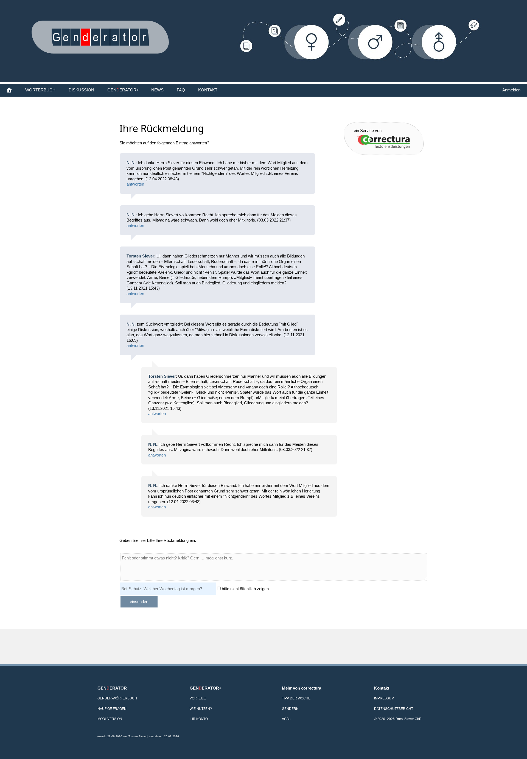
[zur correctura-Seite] (382, 141)
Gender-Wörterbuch (117, 698)
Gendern (290, 708)
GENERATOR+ (123, 90)
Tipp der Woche (296, 698)
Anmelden (511, 90)
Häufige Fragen (112, 708)
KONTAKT (207, 90)
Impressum (384, 698)
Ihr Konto (199, 719)
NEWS (157, 90)
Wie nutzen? (201, 708)
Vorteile (198, 698)
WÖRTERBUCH (40, 90)
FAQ (181, 90)
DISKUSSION (81, 90)
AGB (286, 719)
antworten (135, 184)
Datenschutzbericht (393, 708)
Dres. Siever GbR (409, 719)
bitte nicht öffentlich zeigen (245, 588)
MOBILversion (109, 719)
